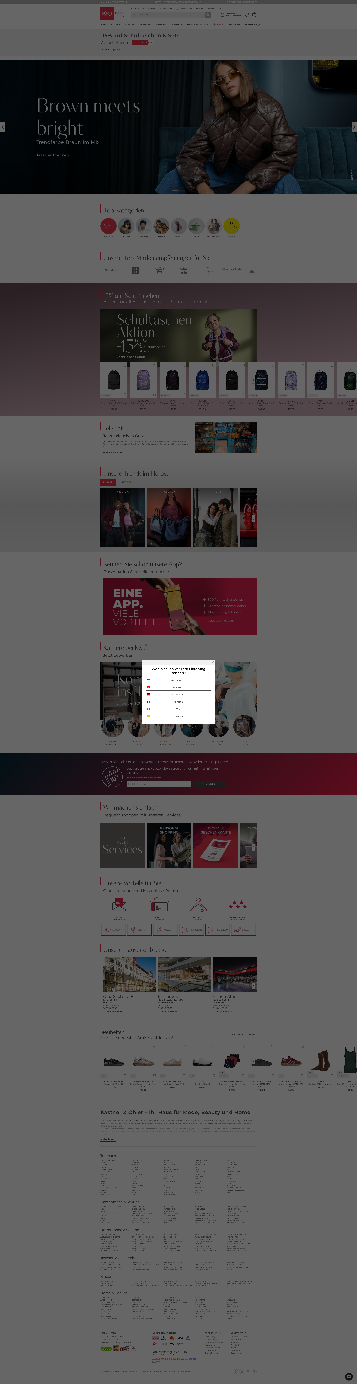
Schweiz (178, 687)
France (178, 702)
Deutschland (178, 694)
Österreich (178, 680)
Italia (178, 709)
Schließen (212, 662)
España (178, 716)
